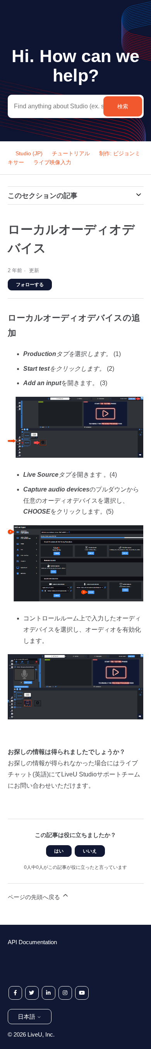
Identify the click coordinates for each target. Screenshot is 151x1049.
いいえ (90, 851)
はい (58, 851)
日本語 (27, 1016)
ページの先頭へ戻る (35, 897)
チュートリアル (71, 153)
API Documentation (32, 942)
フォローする (30, 284)
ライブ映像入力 (52, 162)
